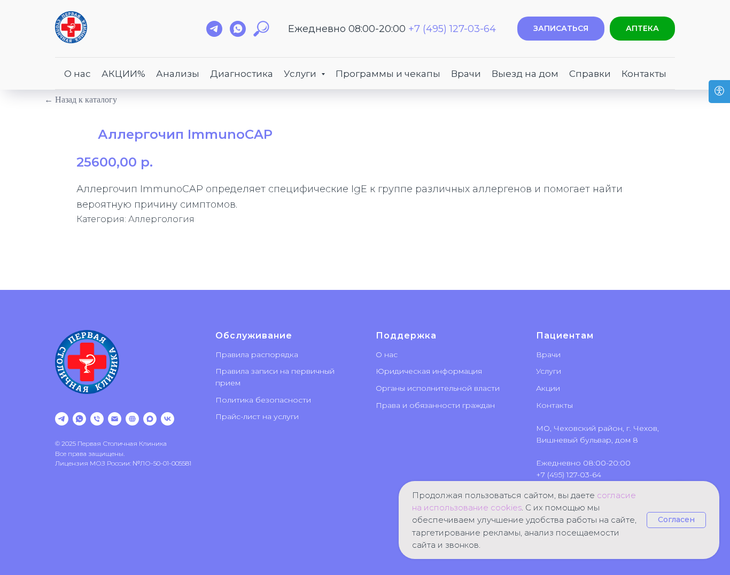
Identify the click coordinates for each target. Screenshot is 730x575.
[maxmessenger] (150, 419)
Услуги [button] (301, 73)
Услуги (548, 371)
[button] (560, 29)
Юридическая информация (429, 371)
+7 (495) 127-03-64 (452, 29)
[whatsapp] (238, 29)
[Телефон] (97, 419)
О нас (77, 73)
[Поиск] (261, 29)
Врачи (466, 73)
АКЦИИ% (123, 73)
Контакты (644, 73)
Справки (590, 73)
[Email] (114, 419)
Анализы (177, 73)
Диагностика (241, 73)
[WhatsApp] (79, 419)
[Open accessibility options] (719, 91)
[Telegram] (61, 419)
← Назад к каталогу (80, 99)
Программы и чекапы (388, 73)
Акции (548, 388)
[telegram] (214, 29)
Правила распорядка (256, 354)
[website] (132, 419)
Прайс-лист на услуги (257, 416)
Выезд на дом (525, 73)
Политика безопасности (263, 400)
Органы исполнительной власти (438, 388)
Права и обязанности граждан (435, 405)
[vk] (167, 419)
